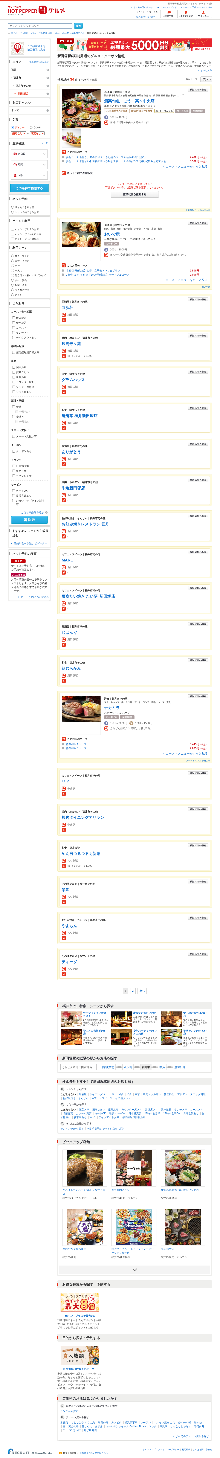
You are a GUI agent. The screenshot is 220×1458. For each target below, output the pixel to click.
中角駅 (198, 66)
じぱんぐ (69, 632)
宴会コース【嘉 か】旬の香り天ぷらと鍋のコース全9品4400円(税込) (105, 157)
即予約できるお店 (24, 207)
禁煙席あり (151, 1109)
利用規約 (186, 1449)
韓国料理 (169, 1094)
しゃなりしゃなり (180, 1426)
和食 (121, 1094)
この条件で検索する (29, 188)
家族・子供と (22, 261)
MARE (67, 560)
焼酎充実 (21, 471)
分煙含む (24, 411)
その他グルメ (123, 1098)
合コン (18, 295)
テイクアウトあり (26, 337)
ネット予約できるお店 (27, 212)
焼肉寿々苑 (71, 344)
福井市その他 (78, 33)
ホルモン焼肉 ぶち (164, 1422)
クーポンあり (24, 451)
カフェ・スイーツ (102, 1098)
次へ (142, 990)
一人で (18, 270)
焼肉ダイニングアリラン (83, 817)
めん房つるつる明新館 (81, 853)
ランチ (37, 127)
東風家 (163, 1426)
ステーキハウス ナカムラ (198, 761)
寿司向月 (199, 1426)
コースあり (22, 327)
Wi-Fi (93, 1117)
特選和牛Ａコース (76, 744)
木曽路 (64, 1422)
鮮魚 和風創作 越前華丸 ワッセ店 (180, 1189)
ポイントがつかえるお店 (28, 234)
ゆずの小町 (184, 1422)
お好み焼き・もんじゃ (76, 1098)
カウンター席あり (26, 382)
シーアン (146, 1422)
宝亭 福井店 (167, 1249)
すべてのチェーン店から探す (192, 1436)
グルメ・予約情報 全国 (41, 33)
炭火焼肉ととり (121, 1189)
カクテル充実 (24, 475)
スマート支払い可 (26, 436)
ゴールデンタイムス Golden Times (126, 1426)
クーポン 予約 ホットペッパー (197, 7)
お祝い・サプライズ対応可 (30, 502)
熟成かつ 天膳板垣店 (74, 1249)
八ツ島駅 (187, 66)
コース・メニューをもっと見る (187, 166)
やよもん (69, 926)
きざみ (99, 1426)
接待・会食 (21, 285)
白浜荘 (67, 307)
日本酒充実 (22, 466)
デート (18, 265)
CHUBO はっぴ (72, 1430)
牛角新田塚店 (73, 488)
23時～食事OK (171, 1113)
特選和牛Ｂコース (76, 748)
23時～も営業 (152, 1113)
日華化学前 (107, 1067)
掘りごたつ (22, 372)
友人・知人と (22, 256)
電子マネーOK (117, 1113)
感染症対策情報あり (27, 352)
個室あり (21, 367)
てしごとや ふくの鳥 (83, 1422)
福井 (57, 33)
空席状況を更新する (134, 194)
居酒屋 (148, 62)
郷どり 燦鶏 (90, 1430)
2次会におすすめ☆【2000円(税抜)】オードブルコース (97, 274)
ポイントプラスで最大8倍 (80, 1315)
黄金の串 (73, 1426)
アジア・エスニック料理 (191, 1094)
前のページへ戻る (19, 33)
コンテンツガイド (168, 7)
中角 (162, 1067)
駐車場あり (80, 1117)
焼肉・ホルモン (152, 1094)
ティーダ (69, 962)
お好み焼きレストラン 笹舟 (85, 524)
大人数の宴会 (22, 290)
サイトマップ (149, 1449)
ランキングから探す (72, 1128)
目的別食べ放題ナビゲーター (30, 543)
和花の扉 (103, 1422)
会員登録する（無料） (147, 16)
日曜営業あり (24, 495)
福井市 (65, 33)
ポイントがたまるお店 (27, 229)
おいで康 (112, 234)
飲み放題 (21, 317)
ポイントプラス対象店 (27, 239)
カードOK (22, 490)
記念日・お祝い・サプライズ (30, 275)
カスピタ (116, 1422)
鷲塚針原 (180, 1067)
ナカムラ (114, 708)
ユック (153, 1426)
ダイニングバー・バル (102, 1094)
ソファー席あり (25, 387)
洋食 (129, 1094)
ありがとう (71, 452)
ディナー (19, 127)
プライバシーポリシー (168, 1449)
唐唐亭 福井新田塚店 (80, 416)
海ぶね (198, 1422)
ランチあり (22, 332)
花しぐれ (87, 1426)
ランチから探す (69, 1411)
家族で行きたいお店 (144, 1012)
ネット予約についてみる (35, 597)
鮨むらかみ (71, 668)
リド (65, 781)
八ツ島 (128, 1067)
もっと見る (206, 70)
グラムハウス (73, 380)
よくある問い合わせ (143, 7)
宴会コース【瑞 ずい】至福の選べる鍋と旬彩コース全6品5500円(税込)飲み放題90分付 (116, 161)
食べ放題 (21, 322)
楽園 (65, 890)
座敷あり (21, 377)
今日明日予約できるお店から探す (106, 1128)
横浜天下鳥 (131, 1422)
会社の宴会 (21, 280)
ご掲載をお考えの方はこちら (94, 1453)
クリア (44, 143)
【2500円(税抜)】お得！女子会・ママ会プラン (93, 270)
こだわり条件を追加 (32, 512)
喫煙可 (20, 416)
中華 (137, 1094)
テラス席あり (24, 391)
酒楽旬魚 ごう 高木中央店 (129, 101)
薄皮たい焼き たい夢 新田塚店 (88, 596)
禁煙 (18, 406)
